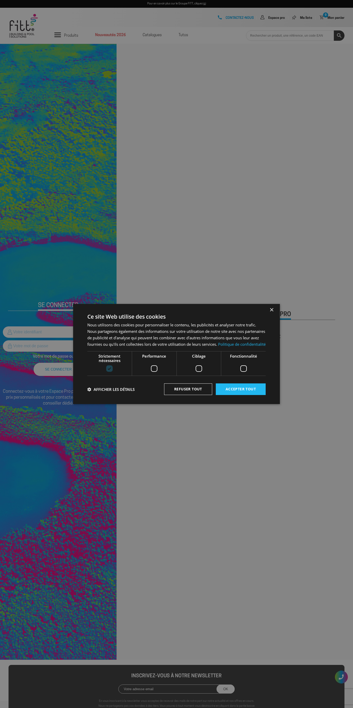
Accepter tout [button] (241, 389)
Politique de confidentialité (242, 344)
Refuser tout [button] (188, 389)
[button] (111, 389)
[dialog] (176, 354)
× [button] (271, 310)
